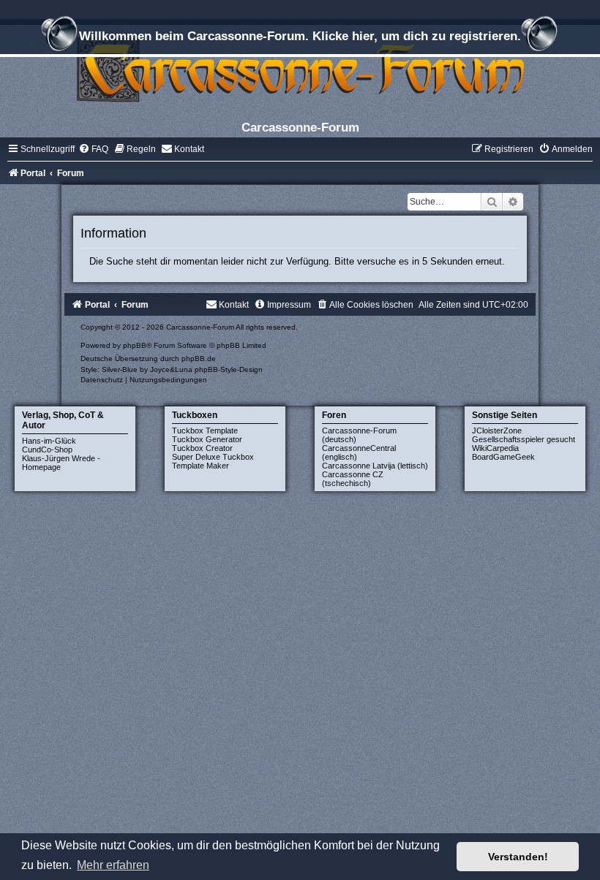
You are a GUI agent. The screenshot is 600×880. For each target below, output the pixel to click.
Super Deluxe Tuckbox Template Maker (213, 461)
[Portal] (300, 69)
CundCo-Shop (47, 449)
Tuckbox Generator (207, 439)
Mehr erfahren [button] (113, 865)
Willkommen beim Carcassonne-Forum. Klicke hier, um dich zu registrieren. (300, 35)
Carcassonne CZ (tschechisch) (352, 479)
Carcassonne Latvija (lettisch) (375, 465)
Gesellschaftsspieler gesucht (523, 439)
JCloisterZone (497, 430)
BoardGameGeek (503, 456)
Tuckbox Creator (202, 448)
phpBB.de (198, 358)
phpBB (134, 345)
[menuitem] (93, 149)
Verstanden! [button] (518, 856)
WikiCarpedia (495, 448)
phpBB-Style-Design (229, 369)
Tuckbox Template (205, 430)
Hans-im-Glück (49, 440)
